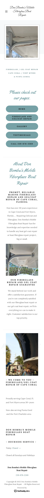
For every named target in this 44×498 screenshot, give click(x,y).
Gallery (22, 126)
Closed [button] (15, 448)
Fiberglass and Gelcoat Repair (22, 117)
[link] (22, 11)
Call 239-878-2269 (22, 144)
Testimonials (22, 135)
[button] (6, 11)
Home (22, 109)
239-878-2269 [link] (22, 475)
